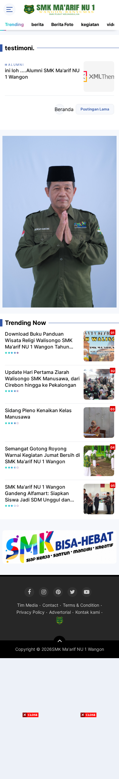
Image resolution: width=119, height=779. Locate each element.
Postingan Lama (95, 109)
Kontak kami (87, 612)
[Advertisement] (88, 748)
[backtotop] (59, 642)
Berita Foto (62, 24)
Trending (14, 24)
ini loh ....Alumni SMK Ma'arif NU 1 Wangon (42, 73)
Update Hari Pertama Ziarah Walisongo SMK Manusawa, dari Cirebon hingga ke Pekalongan (42, 378)
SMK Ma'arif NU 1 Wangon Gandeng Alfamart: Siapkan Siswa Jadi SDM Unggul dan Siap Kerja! (37, 493)
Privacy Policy (30, 612)
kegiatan (90, 24)
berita (37, 24)
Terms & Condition (81, 605)
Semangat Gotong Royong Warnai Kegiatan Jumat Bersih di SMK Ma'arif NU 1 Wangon (42, 454)
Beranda (60, 109)
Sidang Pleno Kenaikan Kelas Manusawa (38, 413)
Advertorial (60, 612)
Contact (50, 605)
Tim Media (27, 605)
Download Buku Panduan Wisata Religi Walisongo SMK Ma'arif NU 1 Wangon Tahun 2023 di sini (39, 340)
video (112, 24)
